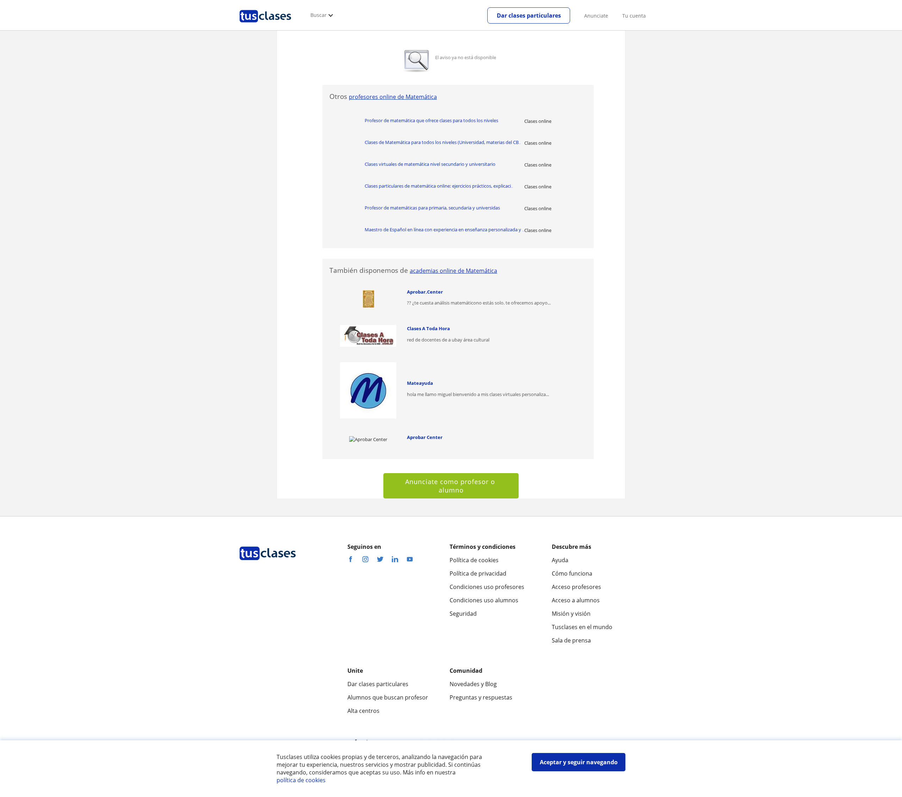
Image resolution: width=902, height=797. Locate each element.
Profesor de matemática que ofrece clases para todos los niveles (431, 120)
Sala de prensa (571, 640)
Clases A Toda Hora (428, 328)
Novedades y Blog (473, 684)
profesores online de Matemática (393, 97)
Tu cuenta (634, 15)
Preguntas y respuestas (481, 697)
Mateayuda (420, 383)
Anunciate (596, 15)
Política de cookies (474, 560)
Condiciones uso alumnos (484, 600)
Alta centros (363, 711)
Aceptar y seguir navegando (579, 762)
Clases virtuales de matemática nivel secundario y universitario (430, 164)
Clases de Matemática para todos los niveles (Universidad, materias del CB (443, 142)
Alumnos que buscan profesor (387, 697)
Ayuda (560, 560)
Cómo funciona (572, 573)
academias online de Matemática (453, 271)
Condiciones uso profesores (487, 587)
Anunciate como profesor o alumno (451, 485)
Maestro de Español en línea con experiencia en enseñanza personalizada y (444, 229)
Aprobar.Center (425, 292)
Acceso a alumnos (576, 600)
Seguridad (463, 613)
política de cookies (301, 780)
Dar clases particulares (529, 15)
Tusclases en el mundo (582, 627)
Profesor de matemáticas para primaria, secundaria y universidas (432, 208)
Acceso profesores (576, 587)
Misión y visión (571, 613)
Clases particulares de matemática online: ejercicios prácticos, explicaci (439, 186)
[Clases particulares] (265, 25)
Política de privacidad (478, 573)
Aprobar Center (425, 437)
